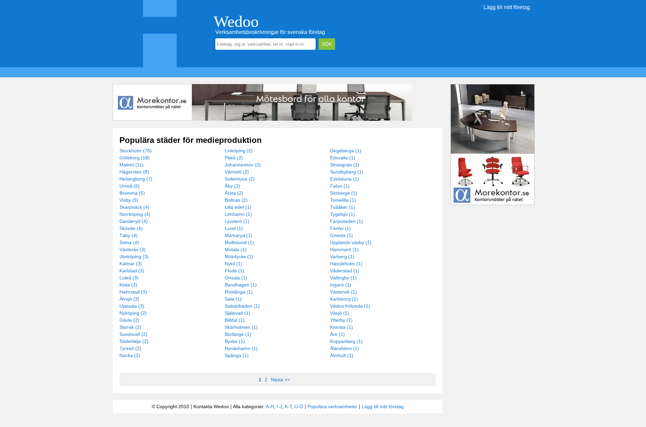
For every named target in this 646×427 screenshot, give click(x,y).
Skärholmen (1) (241, 327)
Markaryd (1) (238, 235)
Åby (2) (232, 186)
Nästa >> (280, 379)
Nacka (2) (129, 355)
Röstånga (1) (239, 292)
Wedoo (236, 21)
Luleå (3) (129, 277)
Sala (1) (233, 299)
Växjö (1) (339, 313)
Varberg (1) (342, 256)
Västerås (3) (132, 249)
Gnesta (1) (341, 235)
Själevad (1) (237, 313)
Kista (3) (128, 284)
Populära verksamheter (332, 406)
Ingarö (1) (340, 284)
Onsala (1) (236, 277)
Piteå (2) (234, 157)
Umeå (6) (129, 186)
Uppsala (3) (131, 306)
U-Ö (298, 406)
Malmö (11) (131, 164)
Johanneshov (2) (243, 164)
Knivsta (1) (341, 327)
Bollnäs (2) (236, 200)
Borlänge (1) (238, 334)
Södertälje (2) (133, 341)
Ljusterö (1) (237, 221)
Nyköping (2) (133, 313)
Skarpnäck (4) (134, 207)
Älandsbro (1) (344, 348)
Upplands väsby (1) (350, 242)
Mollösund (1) (239, 242)
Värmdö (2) (237, 171)
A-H (270, 406)
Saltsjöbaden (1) (242, 306)
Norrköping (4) (134, 214)
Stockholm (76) (135, 150)
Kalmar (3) (130, 263)
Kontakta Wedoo (211, 406)
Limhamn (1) (238, 214)
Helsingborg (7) (135, 179)
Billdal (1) (235, 320)
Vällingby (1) (343, 277)
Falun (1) (340, 186)
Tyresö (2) (130, 348)
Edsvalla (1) (342, 157)
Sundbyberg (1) (346, 171)
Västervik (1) (343, 292)
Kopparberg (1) (346, 341)
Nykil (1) (233, 263)
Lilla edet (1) (238, 207)
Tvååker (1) (342, 207)
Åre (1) (337, 334)
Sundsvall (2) (133, 334)
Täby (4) (128, 235)
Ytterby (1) (341, 320)
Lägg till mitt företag (506, 7)
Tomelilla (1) (343, 200)
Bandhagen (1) (241, 284)
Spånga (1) (237, 355)
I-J (279, 406)
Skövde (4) (131, 228)
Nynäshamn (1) (241, 348)
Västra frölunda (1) (350, 306)
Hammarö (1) (344, 249)
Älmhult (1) (341, 355)
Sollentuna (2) (240, 179)
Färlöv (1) (340, 228)
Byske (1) (235, 341)
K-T (288, 406)
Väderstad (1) (344, 270)
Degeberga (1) (345, 150)
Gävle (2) (129, 320)
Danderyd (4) (133, 221)
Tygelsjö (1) (342, 214)
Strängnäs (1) (344, 164)
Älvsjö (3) (129, 299)
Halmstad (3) (133, 292)
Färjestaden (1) (346, 221)
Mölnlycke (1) (239, 256)
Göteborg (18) (134, 157)
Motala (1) (236, 249)
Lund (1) (234, 228)
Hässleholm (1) (346, 263)
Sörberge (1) (343, 193)
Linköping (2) (239, 150)
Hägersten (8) (134, 171)
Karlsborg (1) (344, 299)
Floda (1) (234, 270)
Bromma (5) (132, 193)
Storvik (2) (130, 327)
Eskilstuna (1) (344, 179)
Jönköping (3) (134, 256)
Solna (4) (129, 242)
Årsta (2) (234, 193)
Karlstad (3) (131, 270)
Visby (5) (128, 200)
